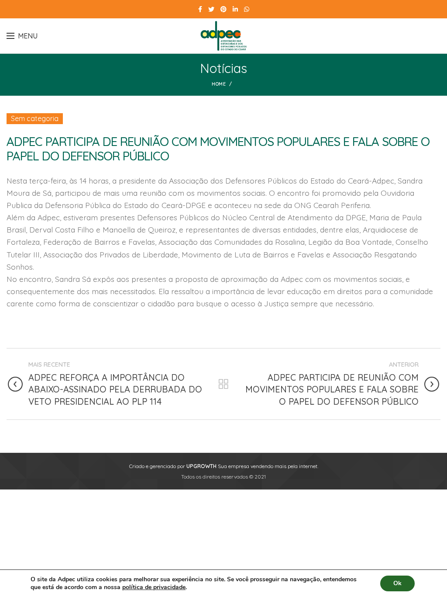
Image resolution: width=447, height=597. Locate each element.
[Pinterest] (223, 9)
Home (219, 84)
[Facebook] (200, 9)
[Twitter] (211, 9)
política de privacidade (154, 587)
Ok (397, 583)
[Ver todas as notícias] (223, 384)
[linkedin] (235, 9)
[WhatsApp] (246, 9)
